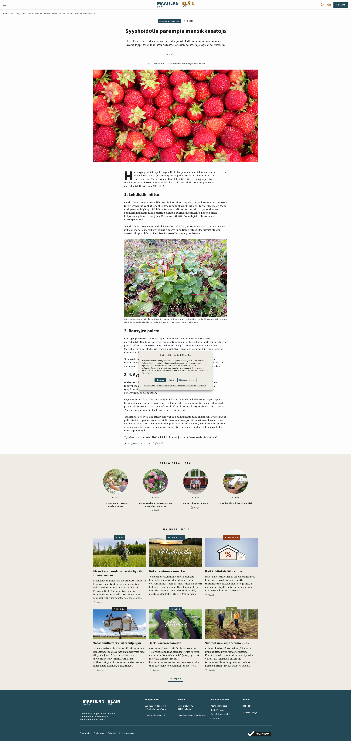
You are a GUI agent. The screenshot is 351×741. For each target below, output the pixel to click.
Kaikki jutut (175, 678)
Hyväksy (160, 380)
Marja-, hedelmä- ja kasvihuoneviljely (44, 14)
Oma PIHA (215, 718)
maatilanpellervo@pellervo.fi (192, 715)
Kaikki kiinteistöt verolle (223, 572)
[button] (5, 5)
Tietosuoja (99, 733)
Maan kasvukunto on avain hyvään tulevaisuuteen (118, 573)
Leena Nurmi (159, 63)
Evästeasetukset (127, 733)
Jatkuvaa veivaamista (165, 643)
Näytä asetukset (187, 380)
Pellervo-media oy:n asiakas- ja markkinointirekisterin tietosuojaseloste (181, 385)
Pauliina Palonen (181, 63)
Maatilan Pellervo (11, 14)
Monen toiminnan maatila (195, 503)
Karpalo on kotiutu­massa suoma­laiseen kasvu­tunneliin (155, 504)
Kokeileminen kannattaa (167, 572)
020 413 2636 (151, 705)
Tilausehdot (85, 733)
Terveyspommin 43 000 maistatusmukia (115, 504)
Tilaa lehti (341, 4)
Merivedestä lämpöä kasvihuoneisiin (235, 503)
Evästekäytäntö (149, 385)
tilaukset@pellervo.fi (155, 715)
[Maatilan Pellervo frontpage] (167, 5)
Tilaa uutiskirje (250, 712)
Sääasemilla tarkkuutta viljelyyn (117, 643)
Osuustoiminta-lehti (220, 714)
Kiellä (171, 380)
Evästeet (112, 733)
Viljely (23, 14)
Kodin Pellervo (217, 710)
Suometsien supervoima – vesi (227, 643)
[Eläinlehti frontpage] (188, 5)
